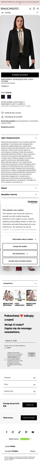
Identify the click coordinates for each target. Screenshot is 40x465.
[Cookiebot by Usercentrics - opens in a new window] (28, 202)
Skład (4, 188)
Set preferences (19, 254)
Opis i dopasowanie (10, 138)
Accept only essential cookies (20, 261)
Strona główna (7, 102)
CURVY (9, 347)
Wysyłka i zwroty (9, 194)
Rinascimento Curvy (8, 104)
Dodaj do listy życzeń (13, 113)
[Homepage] (10, 8)
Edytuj (32, 451)
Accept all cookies (20, 246)
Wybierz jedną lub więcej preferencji (14, 346)
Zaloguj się (29, 405)
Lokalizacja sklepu (29, 418)
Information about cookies (23, 239)
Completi (21, 104)
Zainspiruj (8, 283)
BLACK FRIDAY (18, 102)
